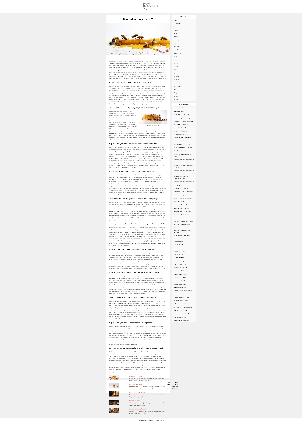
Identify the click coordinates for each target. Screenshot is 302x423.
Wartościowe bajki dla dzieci (181, 114)
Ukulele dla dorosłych (179, 261)
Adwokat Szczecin (178, 244)
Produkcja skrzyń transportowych (182, 118)
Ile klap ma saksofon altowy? (181, 304)
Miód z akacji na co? (134, 400)
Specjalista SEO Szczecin (180, 267)
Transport (176, 79)
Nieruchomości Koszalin (180, 151)
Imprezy (176, 36)
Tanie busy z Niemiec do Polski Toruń (183, 221)
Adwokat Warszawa (179, 257)
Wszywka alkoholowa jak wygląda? (183, 290)
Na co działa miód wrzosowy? (137, 392)
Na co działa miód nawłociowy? (137, 409)
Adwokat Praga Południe (180, 264)
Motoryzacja (177, 46)
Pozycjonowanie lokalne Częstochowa (183, 121)
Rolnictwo (176, 66)
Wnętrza (176, 96)
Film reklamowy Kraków (180, 287)
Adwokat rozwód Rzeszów (180, 274)
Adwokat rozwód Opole (180, 277)
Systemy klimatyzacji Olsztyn (181, 127)
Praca (175, 56)
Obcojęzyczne (177, 53)
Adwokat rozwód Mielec (180, 271)
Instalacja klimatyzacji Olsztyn (182, 297)
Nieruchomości (178, 50)
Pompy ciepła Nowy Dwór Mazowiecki (183, 195)
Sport (175, 73)
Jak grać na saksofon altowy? (181, 314)
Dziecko (176, 27)
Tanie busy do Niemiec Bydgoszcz (182, 205)
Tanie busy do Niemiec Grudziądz (182, 218)
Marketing (176, 40)
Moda (175, 43)
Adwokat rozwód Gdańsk (180, 284)
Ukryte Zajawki (177, 86)
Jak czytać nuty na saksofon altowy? (183, 307)
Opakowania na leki (179, 108)
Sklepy (175, 69)
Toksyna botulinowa (179, 201)
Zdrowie (176, 99)
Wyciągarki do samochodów (181, 131)
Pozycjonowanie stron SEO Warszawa (183, 191)
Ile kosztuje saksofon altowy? (181, 320)
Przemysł (176, 63)
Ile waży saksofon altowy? (180, 310)
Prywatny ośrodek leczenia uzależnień (184, 181)
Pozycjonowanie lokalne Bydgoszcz (183, 124)
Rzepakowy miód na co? (135, 376)
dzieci (146, 152)
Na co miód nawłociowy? (135, 384)
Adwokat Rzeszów (178, 254)
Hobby (175, 33)
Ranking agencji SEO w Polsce (181, 185)
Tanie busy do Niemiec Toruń (181, 208)
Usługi (175, 93)
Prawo (175, 60)
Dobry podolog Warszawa (180, 317)
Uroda (175, 89)
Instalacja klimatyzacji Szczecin (182, 294)
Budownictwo (177, 23)
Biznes (175, 20)
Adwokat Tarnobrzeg (179, 251)
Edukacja (176, 30)
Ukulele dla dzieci (178, 241)
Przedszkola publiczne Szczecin (182, 144)
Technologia (177, 76)
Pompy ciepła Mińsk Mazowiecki (182, 198)
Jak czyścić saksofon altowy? (181, 300)
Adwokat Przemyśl (178, 247)
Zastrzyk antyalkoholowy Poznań (182, 137)
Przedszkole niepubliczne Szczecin (183, 141)
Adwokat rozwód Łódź (179, 281)
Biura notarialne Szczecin (180, 134)
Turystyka (176, 83)
